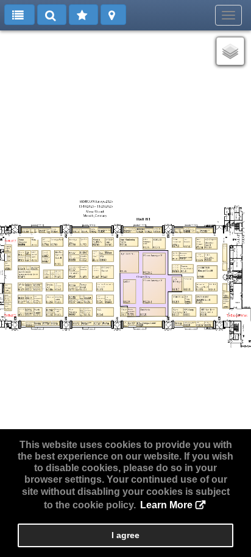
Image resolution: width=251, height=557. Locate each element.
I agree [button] (125, 535)
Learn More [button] (166, 505)
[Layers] (230, 51)
